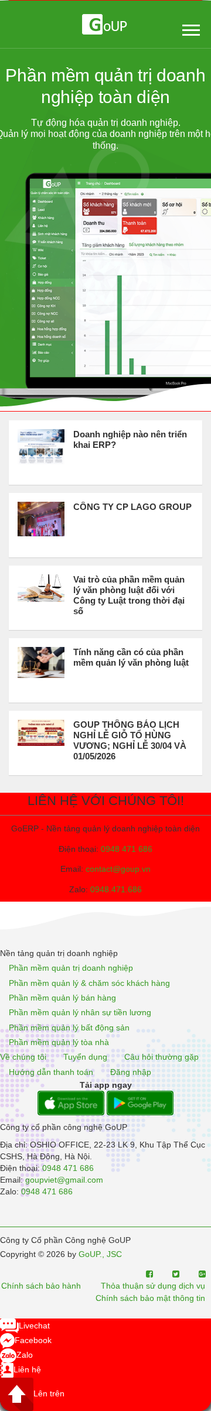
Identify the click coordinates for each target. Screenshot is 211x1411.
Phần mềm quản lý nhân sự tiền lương (80, 1013)
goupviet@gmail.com (64, 1179)
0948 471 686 (126, 849)
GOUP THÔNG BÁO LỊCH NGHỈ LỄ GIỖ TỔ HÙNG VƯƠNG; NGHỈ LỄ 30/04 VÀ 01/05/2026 (129, 740)
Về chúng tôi (23, 1057)
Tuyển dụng (85, 1057)
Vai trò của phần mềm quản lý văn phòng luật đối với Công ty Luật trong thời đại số (129, 595)
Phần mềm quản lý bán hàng (62, 997)
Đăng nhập (130, 1072)
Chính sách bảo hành (41, 1285)
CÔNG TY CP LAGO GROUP (132, 507)
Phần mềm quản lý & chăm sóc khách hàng (89, 983)
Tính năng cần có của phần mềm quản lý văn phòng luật (131, 657)
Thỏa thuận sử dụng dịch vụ (153, 1285)
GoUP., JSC (100, 1254)
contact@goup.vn (118, 869)
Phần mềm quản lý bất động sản (69, 1027)
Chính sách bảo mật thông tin (150, 1298)
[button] (190, 28)
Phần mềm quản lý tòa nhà (59, 1042)
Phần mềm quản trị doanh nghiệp (71, 968)
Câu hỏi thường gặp (161, 1057)
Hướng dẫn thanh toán (51, 1072)
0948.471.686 (116, 889)
